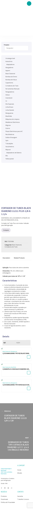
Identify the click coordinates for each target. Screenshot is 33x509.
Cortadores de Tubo (11, 247)
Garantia (20, 496)
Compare (6, 230)
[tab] (6, 258)
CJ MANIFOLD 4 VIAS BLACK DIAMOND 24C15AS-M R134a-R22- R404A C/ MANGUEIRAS (16, 369)
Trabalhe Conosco (23, 499)
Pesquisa (6, 45)
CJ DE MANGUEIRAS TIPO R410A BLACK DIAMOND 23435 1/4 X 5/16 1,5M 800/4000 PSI (16, 385)
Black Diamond (16, 245)
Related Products (19, 258)
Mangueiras (14, 351)
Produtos (4, 496)
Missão (19, 473)
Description (6, 258)
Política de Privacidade (8, 502)
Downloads (4, 499)
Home (19, 470)
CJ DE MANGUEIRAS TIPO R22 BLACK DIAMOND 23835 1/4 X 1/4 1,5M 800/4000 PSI (16, 353)
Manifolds (13, 367)
